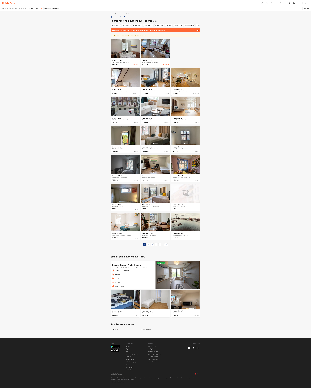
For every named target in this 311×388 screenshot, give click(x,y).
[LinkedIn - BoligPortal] (194, 348)
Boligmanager (129, 367)
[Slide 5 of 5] (127, 56)
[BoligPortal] (8, 3)
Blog (127, 349)
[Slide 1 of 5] (123, 56)
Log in (306, 3)
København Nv (189, 25)
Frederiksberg (148, 25)
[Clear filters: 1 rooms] (57, 8)
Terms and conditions (153, 359)
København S (137, 25)
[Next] (170, 244)
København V (116, 25)
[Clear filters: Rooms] (49, 8)
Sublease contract (153, 351)
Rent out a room (152, 346)
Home (112, 14)
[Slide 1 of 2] (124, 85)
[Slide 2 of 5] (124, 56)
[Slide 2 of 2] (125, 85)
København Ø (159, 25)
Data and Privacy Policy (132, 354)
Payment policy (130, 359)
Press (127, 351)
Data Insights (129, 369)
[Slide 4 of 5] (126, 56)
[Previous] (141, 244)
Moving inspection (153, 349)
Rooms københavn (146, 329)
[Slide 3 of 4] (186, 143)
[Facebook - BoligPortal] (189, 348)
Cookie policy (129, 356)
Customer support (153, 356)
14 (166, 244)
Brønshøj (168, 25)
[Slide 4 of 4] (187, 143)
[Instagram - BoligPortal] (198, 348)
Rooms (119, 14)
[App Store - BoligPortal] (115, 350)
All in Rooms (114, 329)
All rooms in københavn (120, 17)
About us (128, 346)
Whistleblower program (132, 362)
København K (178, 25)
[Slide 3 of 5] (125, 56)
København (128, 14)
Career (127, 364)
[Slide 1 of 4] (184, 143)
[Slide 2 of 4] (185, 143)
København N (126, 25)
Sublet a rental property (154, 354)
